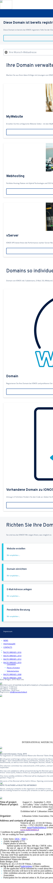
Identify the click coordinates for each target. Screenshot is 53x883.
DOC (17, 839)
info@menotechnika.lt (18, 692)
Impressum (7, 631)
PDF (24, 839)
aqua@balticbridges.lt (36, 827)
